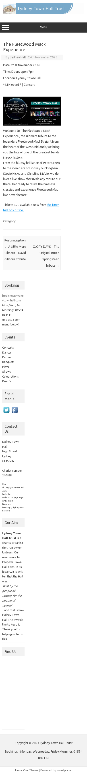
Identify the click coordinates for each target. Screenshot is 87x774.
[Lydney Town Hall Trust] (43, 13)
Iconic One (22, 770)
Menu (43, 27)
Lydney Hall (18, 57)
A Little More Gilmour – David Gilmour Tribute (15, 253)
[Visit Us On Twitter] (6, 415)
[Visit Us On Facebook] (14, 415)
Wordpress (64, 770)
